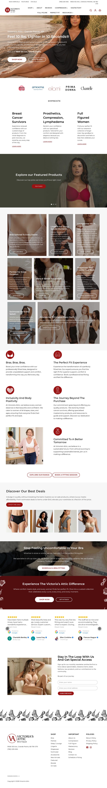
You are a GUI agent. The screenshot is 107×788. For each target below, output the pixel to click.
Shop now (17, 59)
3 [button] (56, 204)
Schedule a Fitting (75, 757)
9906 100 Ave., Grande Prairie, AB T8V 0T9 (22, 747)
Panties (53, 741)
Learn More (16, 146)
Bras (52, 738)
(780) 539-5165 (64, 2)
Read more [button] (12, 627)
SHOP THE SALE (14, 504)
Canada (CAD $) (12, 776)
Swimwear (55, 752)
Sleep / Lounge (56, 743)
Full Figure (72, 743)
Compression (73, 741)
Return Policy (91, 738)
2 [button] (53, 204)
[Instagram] (90, 747)
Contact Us (72, 755)
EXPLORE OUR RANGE (39, 475)
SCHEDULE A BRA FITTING (53, 568)
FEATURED (25, 2)
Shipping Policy (92, 743)
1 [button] (51, 204)
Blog (70, 752)
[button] (7, 628)
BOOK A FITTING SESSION (66, 475)
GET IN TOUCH (64, 599)
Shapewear (55, 749)
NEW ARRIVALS (14, 2)
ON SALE (34, 2)
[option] (53, 46)
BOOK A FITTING (37, 59)
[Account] (95, 10)
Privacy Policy (91, 741)
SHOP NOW (44, 599)
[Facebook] (87, 747)
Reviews (71, 749)
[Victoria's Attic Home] (12, 10)
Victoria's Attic (24, 781)
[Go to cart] (100, 10)
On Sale (53, 766)
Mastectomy (73, 746)
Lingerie (54, 746)
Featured (54, 760)
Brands (53, 763)
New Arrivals (55, 757)
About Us (71, 738)
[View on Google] (9, 638)
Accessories (55, 755)
